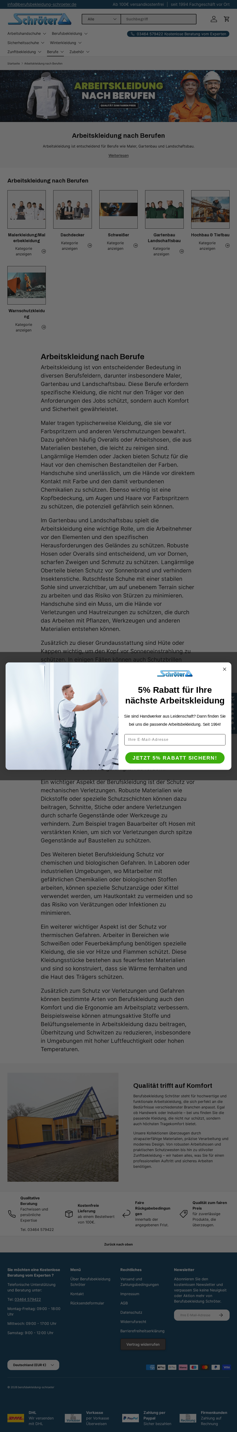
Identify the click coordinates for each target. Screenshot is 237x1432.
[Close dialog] (224, 669)
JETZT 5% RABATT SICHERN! (175, 758)
